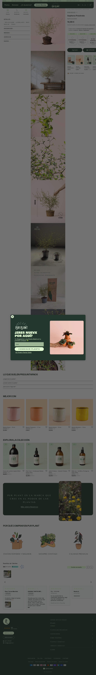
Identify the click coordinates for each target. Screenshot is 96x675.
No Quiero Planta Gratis (23, 352)
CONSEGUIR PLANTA (29, 349)
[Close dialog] (12, 316)
